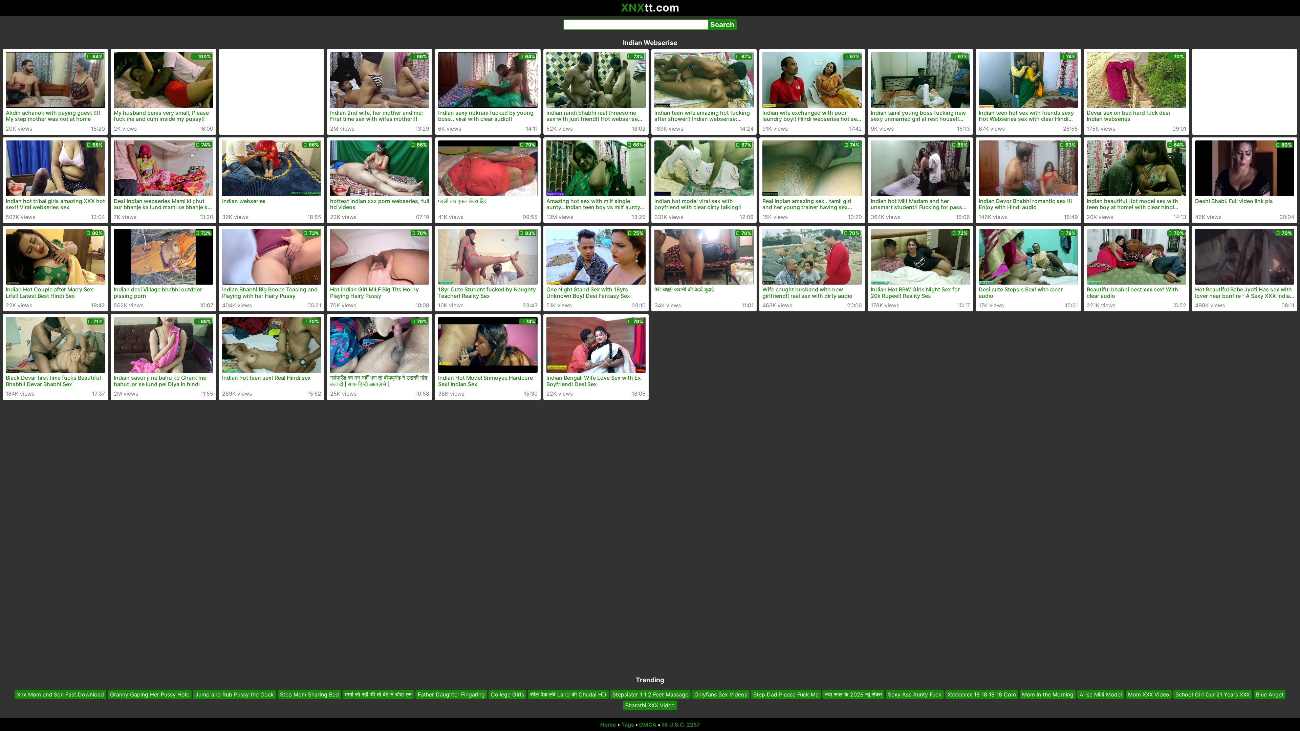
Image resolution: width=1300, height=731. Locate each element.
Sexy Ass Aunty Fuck (914, 694)
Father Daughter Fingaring (451, 694)
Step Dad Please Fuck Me (786, 694)
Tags (627, 725)
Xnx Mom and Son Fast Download (60, 694)
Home (608, 725)
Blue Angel (1269, 694)
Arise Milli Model (1101, 694)
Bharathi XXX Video (650, 705)
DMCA (647, 725)
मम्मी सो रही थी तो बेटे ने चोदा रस (378, 694)
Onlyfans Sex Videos (720, 694)
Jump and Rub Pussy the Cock (234, 694)
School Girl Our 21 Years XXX (1212, 694)
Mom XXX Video (1148, 694)
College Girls (507, 694)
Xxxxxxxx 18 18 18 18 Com (982, 694)
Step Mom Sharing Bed (309, 694)
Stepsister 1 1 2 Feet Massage (650, 694)
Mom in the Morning (1048, 694)
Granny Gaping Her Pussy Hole (149, 694)
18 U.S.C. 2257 (681, 725)
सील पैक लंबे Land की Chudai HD (568, 694)
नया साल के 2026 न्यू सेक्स (853, 694)
